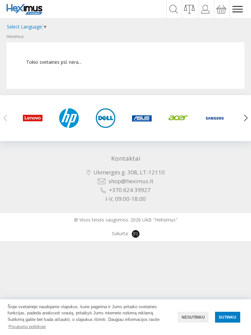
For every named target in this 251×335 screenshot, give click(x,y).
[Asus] (143, 118)
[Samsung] (216, 118)
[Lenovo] (34, 118)
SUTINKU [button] (227, 317)
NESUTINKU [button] (193, 317)
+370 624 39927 (130, 190)
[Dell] (107, 118)
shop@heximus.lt (131, 181)
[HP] (70, 118)
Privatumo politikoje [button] (27, 326)
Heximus (15, 36)
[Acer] (180, 118)
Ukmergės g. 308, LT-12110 (129, 172)
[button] (246, 118)
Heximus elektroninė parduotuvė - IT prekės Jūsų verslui (24, 9)
